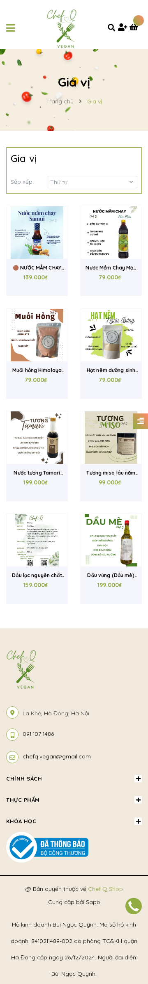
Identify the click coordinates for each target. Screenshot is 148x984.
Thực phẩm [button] (23, 800)
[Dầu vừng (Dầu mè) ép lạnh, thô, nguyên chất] (111, 540)
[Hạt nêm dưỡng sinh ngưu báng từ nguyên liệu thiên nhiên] (111, 335)
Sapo (93, 902)
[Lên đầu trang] (129, 931)
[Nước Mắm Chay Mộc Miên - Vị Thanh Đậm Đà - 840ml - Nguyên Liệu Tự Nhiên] (111, 232)
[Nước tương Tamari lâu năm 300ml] (37, 437)
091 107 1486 (38, 733)
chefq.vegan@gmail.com (57, 756)
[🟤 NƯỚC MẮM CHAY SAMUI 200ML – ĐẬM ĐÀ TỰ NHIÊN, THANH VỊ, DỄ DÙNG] (37, 232)
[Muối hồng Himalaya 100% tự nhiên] (37, 335)
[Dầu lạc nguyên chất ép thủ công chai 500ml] (37, 540)
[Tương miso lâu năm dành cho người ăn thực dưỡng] (111, 437)
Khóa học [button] (21, 821)
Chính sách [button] (24, 778)
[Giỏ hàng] (136, 28)
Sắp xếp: (22, 181)
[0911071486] (133, 906)
